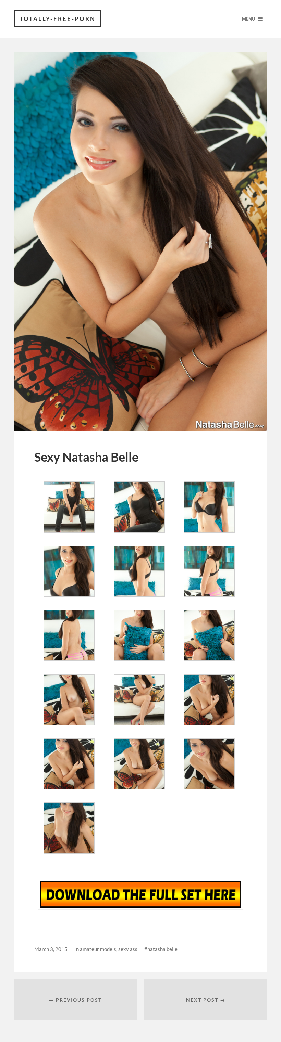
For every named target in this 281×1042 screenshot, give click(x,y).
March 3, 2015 (51, 949)
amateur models (98, 949)
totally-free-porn (58, 18)
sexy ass (127, 949)
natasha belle (162, 949)
